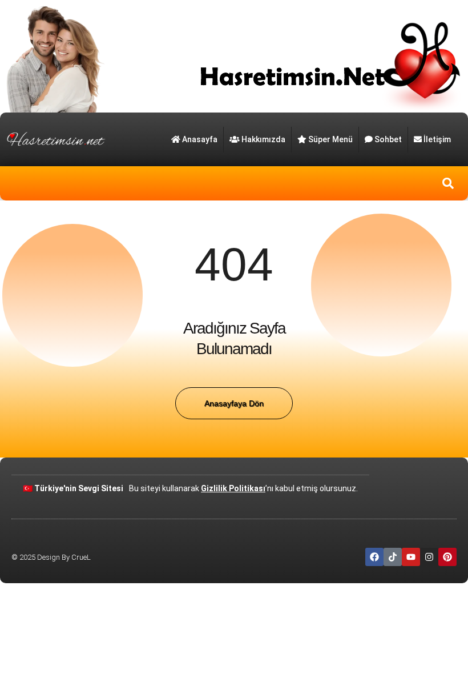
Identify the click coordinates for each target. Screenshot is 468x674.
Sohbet (388, 139)
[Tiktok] (393, 557)
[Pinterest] (447, 557)
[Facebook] (374, 557)
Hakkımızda (263, 139)
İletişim (437, 139)
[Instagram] (429, 557)
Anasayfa (199, 139)
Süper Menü (330, 139)
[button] (448, 183)
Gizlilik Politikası (233, 488)
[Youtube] (411, 557)
